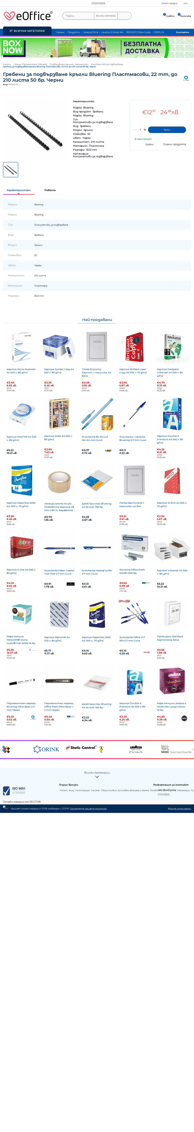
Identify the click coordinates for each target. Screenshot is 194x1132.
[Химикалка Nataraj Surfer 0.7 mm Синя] (97, 548)
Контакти (182, 32)
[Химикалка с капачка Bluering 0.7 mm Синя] (135, 414)
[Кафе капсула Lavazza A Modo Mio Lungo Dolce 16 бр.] (172, 681)
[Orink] (49, 749)
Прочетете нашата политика (88, 808)
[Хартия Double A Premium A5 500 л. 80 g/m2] (135, 681)
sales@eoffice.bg (167, 790)
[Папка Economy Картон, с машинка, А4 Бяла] (97, 347)
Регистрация (82, 790)
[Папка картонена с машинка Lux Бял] (135, 481)
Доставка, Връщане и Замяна (133, 790)
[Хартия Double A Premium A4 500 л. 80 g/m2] (172, 414)
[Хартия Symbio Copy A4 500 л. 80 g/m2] (59, 347)
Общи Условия (109, 790)
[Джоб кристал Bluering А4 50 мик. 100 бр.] (97, 481)
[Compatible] (17, 749)
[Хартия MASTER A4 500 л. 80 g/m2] (22, 414)
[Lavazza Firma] (144, 749)
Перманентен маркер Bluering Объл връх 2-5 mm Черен (21, 706)
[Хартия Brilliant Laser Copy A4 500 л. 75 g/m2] (135, 347)
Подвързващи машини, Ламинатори (69, 64)
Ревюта (50, 190)
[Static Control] (81, 748)
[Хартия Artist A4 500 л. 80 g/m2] (59, 414)
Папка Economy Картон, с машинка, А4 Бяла (96, 372)
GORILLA (159, 32)
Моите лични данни (179, 808)
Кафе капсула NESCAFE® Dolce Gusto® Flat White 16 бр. (21, 640)
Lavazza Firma (90, 32)
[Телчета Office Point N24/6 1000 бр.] (135, 547)
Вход (71, 790)
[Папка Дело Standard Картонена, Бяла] (172, 614)
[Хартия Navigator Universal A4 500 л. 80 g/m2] (172, 347)
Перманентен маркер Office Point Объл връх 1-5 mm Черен (59, 706)
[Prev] (1, 749)
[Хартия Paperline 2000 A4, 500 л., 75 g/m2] (22, 481)
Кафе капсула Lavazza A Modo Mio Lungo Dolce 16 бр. (171, 706)
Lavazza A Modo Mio (112, 32)
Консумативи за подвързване (107, 64)
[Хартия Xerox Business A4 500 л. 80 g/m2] (22, 347)
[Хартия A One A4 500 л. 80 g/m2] (22, 547)
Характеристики (18, 190)
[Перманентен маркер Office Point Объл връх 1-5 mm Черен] (59, 681)
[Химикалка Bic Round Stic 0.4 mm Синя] (97, 414)
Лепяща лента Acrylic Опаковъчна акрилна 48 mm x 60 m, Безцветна (59, 507)
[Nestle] (176, 749)
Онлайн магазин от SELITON (22, 801)
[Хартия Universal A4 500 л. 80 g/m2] (172, 548)
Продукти (74, 32)
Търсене (95, 790)
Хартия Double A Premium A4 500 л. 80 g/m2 (170, 439)
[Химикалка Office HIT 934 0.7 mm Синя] (135, 615)
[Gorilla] (112, 749)
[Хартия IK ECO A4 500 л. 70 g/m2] (172, 481)
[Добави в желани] (187, 105)
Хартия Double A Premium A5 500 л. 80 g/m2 (132, 706)
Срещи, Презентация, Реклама (30, 64)
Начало (61, 32)
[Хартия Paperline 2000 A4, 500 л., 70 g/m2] (97, 615)
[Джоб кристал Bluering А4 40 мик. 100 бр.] (97, 682)
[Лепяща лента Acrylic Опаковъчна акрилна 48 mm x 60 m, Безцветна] (59, 481)
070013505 (98, 3)
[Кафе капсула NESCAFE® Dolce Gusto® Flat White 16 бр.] (22, 614)
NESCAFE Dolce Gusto (138, 32)
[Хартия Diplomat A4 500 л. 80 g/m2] (59, 615)
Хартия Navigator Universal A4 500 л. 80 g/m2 (170, 372)
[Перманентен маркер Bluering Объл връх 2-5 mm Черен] (22, 681)
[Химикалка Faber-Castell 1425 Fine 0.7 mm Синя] (59, 548)
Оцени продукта (174, 144)
